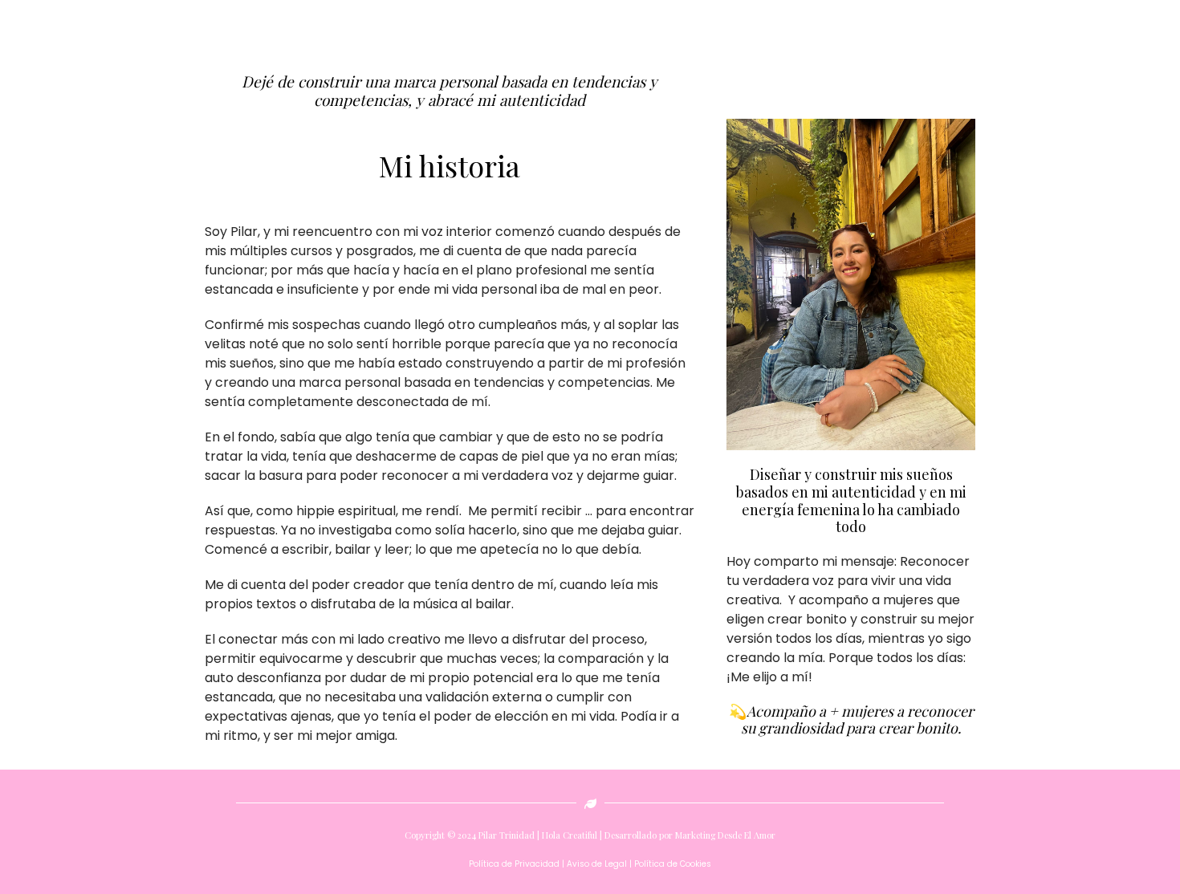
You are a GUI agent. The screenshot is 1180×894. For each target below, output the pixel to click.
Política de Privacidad (514, 864)
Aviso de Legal (597, 864)
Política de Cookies (671, 864)
